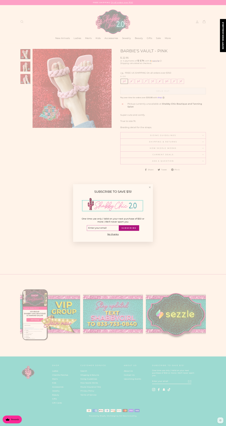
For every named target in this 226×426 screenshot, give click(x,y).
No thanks (113, 234)
